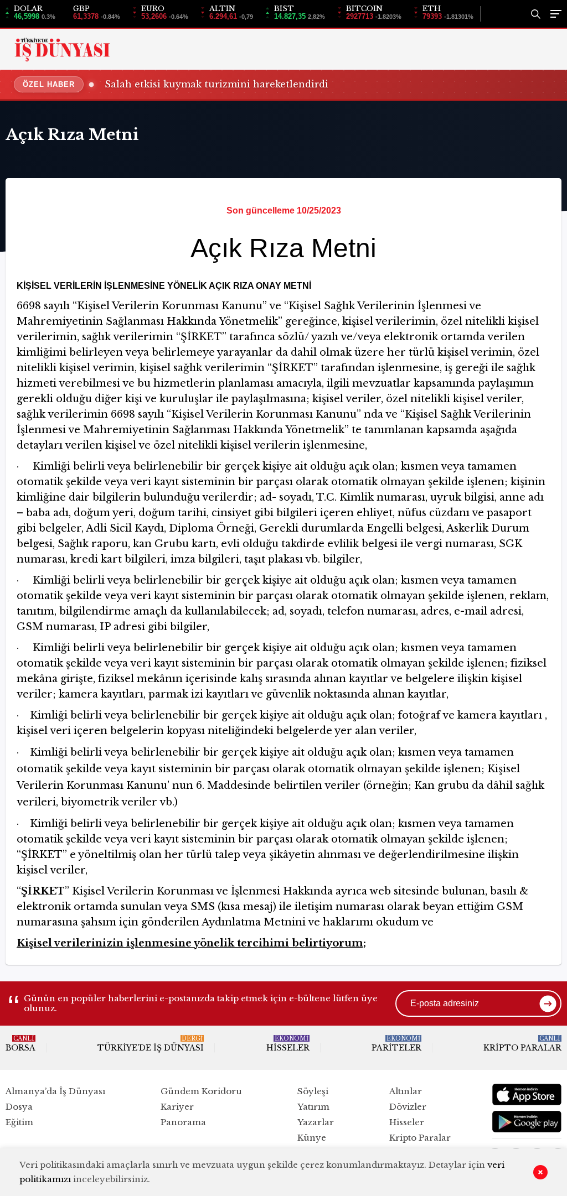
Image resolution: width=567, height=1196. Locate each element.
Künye (311, 1137)
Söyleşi (312, 1091)
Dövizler (407, 1106)
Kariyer (177, 1106)
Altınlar (405, 1091)
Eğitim (19, 1122)
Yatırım (313, 1106)
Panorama (183, 1122)
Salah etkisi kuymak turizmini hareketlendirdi (216, 84)
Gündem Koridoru (201, 1091)
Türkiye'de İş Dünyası (150, 1044)
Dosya (19, 1106)
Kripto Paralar (522, 1044)
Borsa (20, 1044)
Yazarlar (315, 1122)
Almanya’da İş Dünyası (55, 1091)
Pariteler (396, 1044)
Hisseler (288, 1044)
